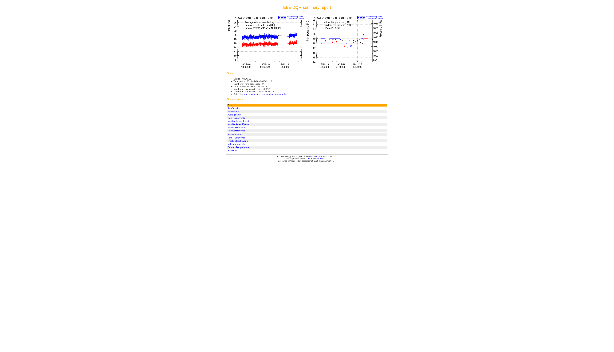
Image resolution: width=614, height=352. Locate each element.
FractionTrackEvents (238, 141)
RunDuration (234, 108)
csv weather (281, 94)
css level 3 (321, 159)
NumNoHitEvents (236, 130)
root (246, 94)
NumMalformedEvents (239, 121)
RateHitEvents (235, 134)
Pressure (232, 150)
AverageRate (234, 114)
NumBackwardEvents (238, 124)
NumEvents (233, 111)
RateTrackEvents (236, 137)
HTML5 (309, 159)
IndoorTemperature (237, 144)
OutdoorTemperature (238, 147)
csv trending (268, 94)
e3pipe (319, 156)
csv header (254, 94)
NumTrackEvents (236, 118)
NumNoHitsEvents (237, 127)
